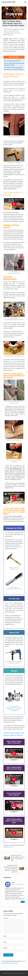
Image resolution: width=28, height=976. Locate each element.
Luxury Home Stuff (8, 2)
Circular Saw (16, 769)
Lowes (16, 402)
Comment (5, 918)
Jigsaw (16, 795)
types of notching (12, 361)
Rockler (18, 136)
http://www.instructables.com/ (14, 273)
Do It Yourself (20, 356)
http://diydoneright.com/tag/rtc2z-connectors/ (14, 319)
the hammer (11, 546)
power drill (19, 637)
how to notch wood (20, 88)
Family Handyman (18, 440)
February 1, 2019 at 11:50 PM (17, 884)
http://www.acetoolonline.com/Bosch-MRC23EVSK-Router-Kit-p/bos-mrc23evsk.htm (14, 709)
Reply (23, 901)
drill (15, 249)
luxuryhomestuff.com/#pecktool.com (14, 588)
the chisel (19, 546)
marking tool (21, 411)
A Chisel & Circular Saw (15, 822)
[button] (25, 2)
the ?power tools (18, 539)
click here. (10, 847)
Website (5, 947)
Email (5, 942)
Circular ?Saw (9, 603)
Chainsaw (16, 743)
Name (5, 936)
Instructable (17, 162)
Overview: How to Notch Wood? (12, 60)
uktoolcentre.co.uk (14, 569)
